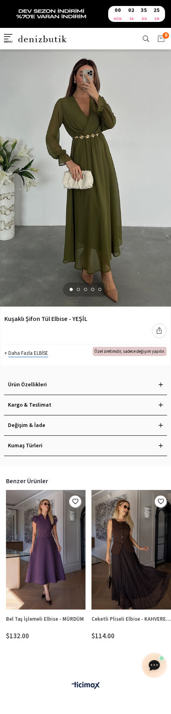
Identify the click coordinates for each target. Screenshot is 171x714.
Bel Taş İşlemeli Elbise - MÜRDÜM (45, 619)
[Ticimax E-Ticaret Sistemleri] (85, 686)
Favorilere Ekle (75, 501)
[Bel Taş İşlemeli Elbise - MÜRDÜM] (46, 550)
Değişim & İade (26, 425)
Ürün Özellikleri (27, 385)
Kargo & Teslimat (29, 405)
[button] (71, 289)
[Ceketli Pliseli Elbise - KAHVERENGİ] (131, 550)
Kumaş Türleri (25, 446)
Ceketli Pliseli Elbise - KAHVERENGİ (131, 619)
